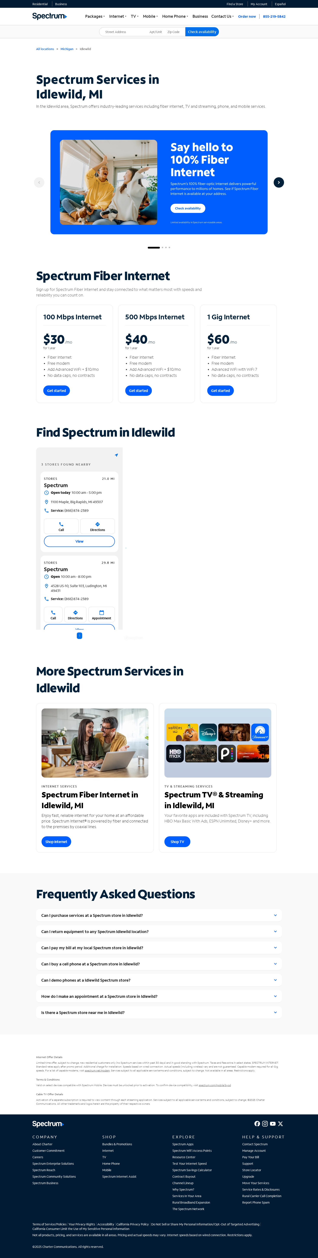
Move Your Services (255, 1183)
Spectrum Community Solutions (54, 1176)
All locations (45, 49)
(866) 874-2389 (69, 510)
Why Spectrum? (183, 1189)
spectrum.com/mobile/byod (215, 1085)
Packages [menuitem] (95, 16)
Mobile (106, 1170)
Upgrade (248, 1176)
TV (104, 1157)
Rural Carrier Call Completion (261, 1196)
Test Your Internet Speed (189, 1163)
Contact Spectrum (255, 1144)
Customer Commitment (48, 1151)
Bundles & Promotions (117, 1144)
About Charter (42, 1144)
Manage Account (254, 1151)
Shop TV (177, 841)
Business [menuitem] (200, 16)
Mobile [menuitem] (151, 16)
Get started (56, 390)
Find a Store (235, 4)
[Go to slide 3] (166, 248)
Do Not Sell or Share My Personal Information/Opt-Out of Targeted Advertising (205, 1224)
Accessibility (105, 1224)
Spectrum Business (45, 1183)
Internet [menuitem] (118, 16)
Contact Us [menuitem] (223, 16)
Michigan (67, 49)
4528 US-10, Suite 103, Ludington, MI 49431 (79, 588)
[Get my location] (116, 455)
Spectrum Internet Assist (119, 1176)
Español (280, 4)
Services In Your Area (186, 1196)
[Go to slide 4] (169, 248)
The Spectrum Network (188, 1209)
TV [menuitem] (135, 16)
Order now (247, 16)
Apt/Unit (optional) (159, 29)
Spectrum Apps (182, 1144)
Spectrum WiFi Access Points (192, 1151)
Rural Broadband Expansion (191, 1202)
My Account (259, 4)
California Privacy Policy (132, 1224)
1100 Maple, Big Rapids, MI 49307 (77, 501)
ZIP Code (176, 27)
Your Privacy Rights (82, 1224)
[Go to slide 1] (154, 248)
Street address (111, 27)
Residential (40, 4)
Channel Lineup (182, 1183)
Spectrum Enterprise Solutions (53, 1163)
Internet (108, 1151)
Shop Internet (56, 841)
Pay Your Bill (250, 1157)
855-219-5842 (274, 16)
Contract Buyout (184, 1176)
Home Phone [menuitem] (175, 16)
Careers (37, 1157)
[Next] (279, 182)
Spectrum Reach (43, 1170)
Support (247, 1163)
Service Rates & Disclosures (260, 1189)
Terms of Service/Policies (49, 1224)
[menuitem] (40, 4)
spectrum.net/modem (97, 1070)
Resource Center (183, 1157)
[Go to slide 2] (162, 248)
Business (61, 4)
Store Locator (251, 1170)
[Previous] (39, 182)
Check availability (202, 31)
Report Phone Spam (256, 1202)
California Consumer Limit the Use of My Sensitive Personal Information (80, 1229)
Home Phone (111, 1163)
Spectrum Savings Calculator (192, 1170)
